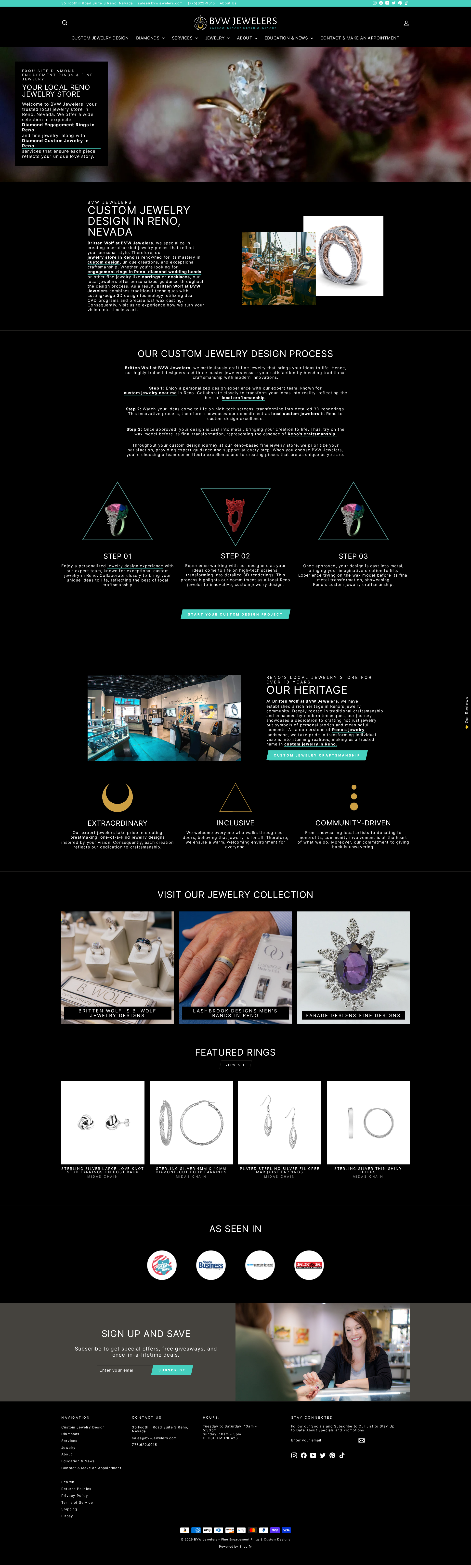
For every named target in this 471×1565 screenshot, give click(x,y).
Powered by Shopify (235, 1546)
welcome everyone (214, 832)
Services (183, 38)
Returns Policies (76, 1489)
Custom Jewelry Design (100, 38)
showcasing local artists (343, 832)
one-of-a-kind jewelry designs (132, 837)
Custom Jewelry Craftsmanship (317, 755)
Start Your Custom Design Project (235, 614)
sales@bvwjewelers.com (160, 3)
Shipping (69, 1509)
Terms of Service (77, 1502)
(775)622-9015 (201, 3)
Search (67, 1482)
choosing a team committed (171, 454)
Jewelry (215, 38)
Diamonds (148, 38)
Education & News (287, 38)
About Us (228, 3)
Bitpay (67, 1516)
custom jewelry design (259, 584)
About (245, 38)
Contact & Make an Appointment (359, 38)
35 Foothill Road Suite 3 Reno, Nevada (97, 3)
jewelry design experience (135, 566)
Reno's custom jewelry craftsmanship (352, 584)
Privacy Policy (74, 1496)
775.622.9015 (144, 1445)
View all (235, 1065)
